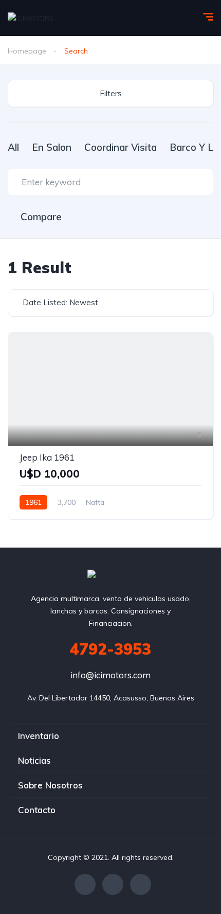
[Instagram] (140, 884)
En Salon (51, 147)
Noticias (34, 760)
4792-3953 (110, 649)
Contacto (37, 809)
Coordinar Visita (120, 147)
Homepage (27, 51)
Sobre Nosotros (50, 785)
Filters (111, 93)
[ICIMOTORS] (31, 17)
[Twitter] (112, 884)
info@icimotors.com (110, 675)
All (13, 147)
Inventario (38, 735)
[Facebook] (85, 884)
